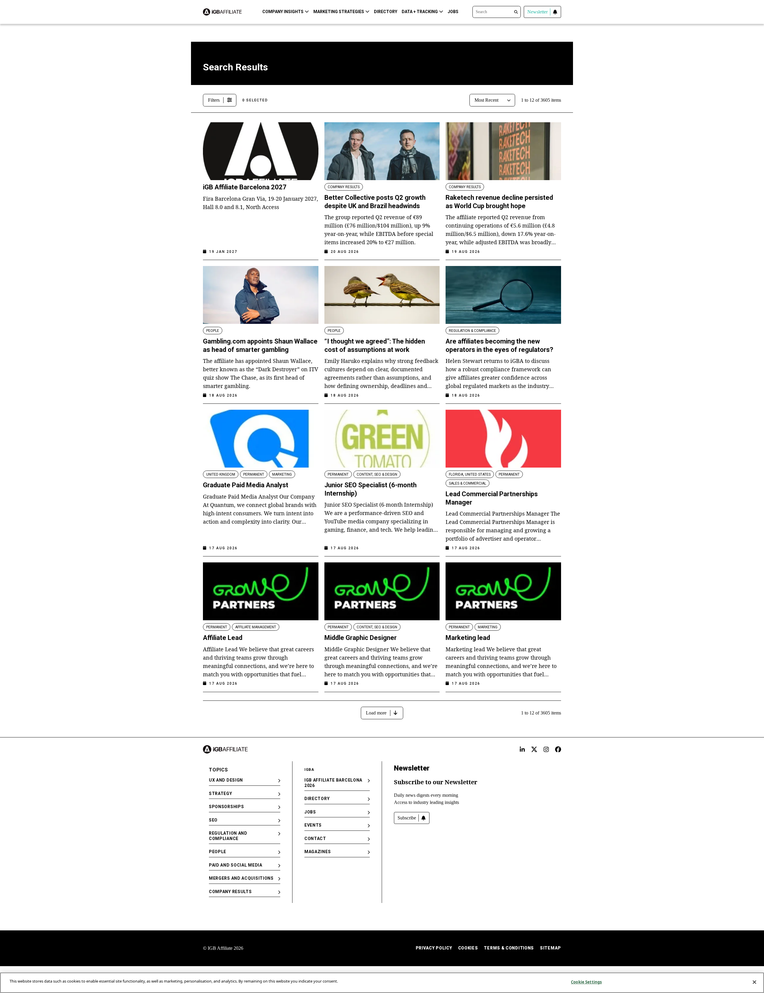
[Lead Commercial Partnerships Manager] (503, 439)
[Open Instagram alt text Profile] (546, 749)
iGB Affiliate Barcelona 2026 (333, 783)
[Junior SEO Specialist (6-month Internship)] (382, 439)
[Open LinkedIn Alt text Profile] (522, 749)
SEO (213, 820)
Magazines (317, 851)
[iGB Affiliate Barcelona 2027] (260, 151)
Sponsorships (226, 806)
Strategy (220, 793)
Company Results (230, 891)
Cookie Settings (586, 982)
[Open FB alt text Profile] (558, 749)
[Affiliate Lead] (260, 591)
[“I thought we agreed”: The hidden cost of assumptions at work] (382, 295)
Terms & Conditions (509, 948)
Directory (385, 11)
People (217, 851)
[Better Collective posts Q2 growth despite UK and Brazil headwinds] (382, 151)
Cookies (468, 948)
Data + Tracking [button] (420, 11)
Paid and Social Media (235, 865)
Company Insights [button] (283, 11)
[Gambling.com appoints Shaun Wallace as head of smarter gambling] (260, 295)
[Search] (496, 11)
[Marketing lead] (503, 591)
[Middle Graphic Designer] (382, 591)
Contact (315, 838)
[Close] (754, 982)
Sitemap (550, 948)
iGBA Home (214, 51)
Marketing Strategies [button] (338, 11)
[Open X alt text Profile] (534, 749)
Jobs (453, 11)
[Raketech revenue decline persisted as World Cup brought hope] (503, 151)
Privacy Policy (434, 948)
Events (313, 825)
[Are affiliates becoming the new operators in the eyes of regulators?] (503, 295)
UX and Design (226, 780)
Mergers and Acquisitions (241, 878)
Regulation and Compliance (228, 836)
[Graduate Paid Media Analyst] (260, 439)
